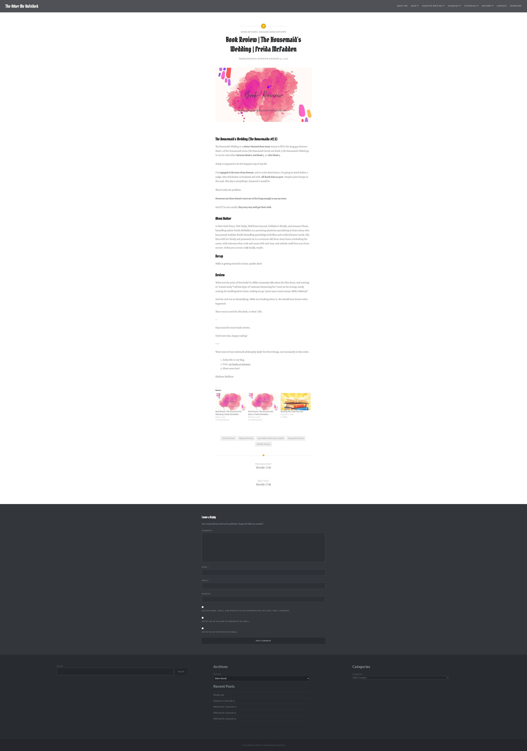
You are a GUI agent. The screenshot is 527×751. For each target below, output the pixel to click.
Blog (414, 6)
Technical (470, 6)
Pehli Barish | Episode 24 (224, 712)
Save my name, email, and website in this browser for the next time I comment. (246, 610)
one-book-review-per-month (271, 438)
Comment (207, 530)
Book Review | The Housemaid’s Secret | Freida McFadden (260, 413)
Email (206, 580)
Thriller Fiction (263, 444)
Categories (357, 674)
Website (206, 594)
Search (60, 666)
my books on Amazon (239, 364)
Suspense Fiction (296, 438)
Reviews (486, 6)
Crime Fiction (228, 438)
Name (205, 567)
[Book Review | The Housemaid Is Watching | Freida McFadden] (230, 401)
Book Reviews (249, 32)
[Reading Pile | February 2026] (296, 401)
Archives (217, 674)
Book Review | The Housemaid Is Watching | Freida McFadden (228, 413)
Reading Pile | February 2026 (292, 411)
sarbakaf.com (279, 745)
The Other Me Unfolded (21, 6)
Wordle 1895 (218, 694)
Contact (502, 6)
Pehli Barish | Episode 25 (224, 706)
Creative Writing (432, 6)
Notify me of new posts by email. (220, 632)
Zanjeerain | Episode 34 (224, 700)
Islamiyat (453, 6)
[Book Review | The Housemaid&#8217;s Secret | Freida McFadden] (263, 401)
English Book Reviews (272, 32)
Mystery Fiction (246, 438)
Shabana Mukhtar (257, 58)
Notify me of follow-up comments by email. (226, 621)
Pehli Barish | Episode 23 (224, 718)
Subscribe (516, 6)
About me (402, 6)
